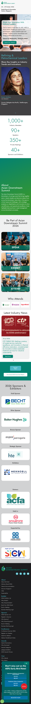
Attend (15, 288)
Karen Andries (6, 97)
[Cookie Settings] (2, 701)
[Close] (26, 663)
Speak (15, 247)
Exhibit (15, 268)
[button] (1, 32)
